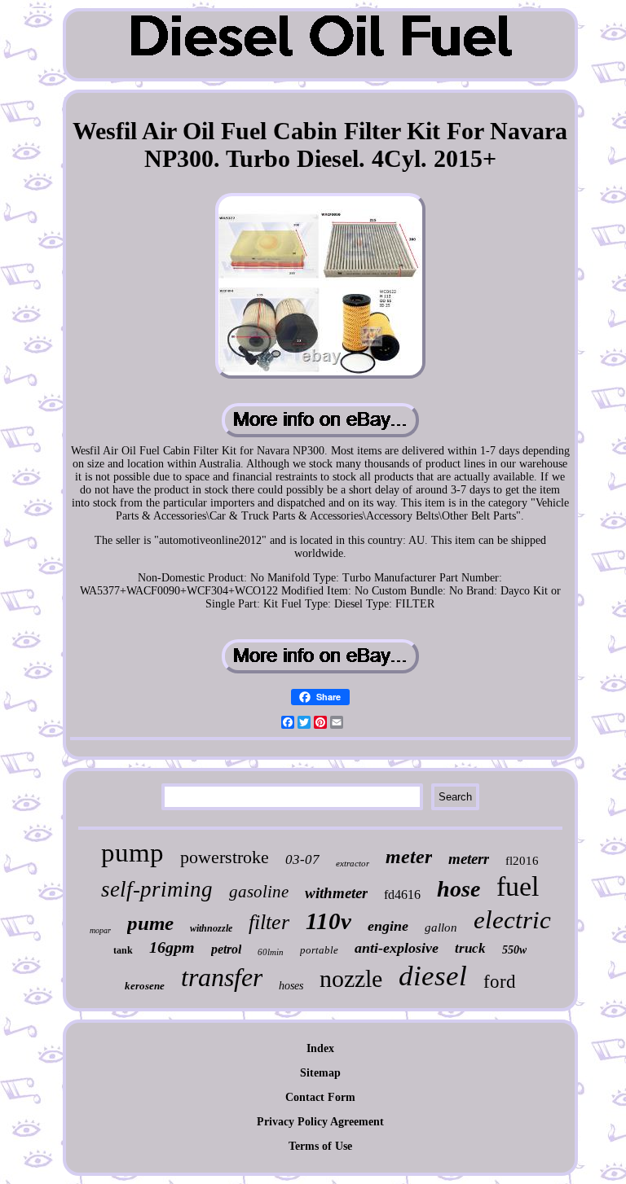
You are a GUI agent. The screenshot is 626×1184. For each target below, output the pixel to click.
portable (319, 950)
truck (470, 948)
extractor (352, 863)
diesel (433, 976)
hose (458, 888)
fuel (517, 886)
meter (409, 856)
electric (512, 920)
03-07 (302, 859)
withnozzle (211, 928)
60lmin (271, 952)
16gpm (172, 947)
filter (269, 922)
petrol (226, 949)
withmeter (336, 892)
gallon (441, 927)
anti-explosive (397, 948)
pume (150, 923)
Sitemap (320, 1073)
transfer (221, 977)
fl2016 (522, 860)
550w (514, 950)
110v (328, 921)
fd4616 (402, 894)
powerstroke (224, 857)
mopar (100, 930)
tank (123, 950)
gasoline (259, 891)
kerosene (145, 986)
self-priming (157, 889)
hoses (291, 986)
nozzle (351, 978)
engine (388, 926)
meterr (468, 858)
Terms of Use (320, 1146)
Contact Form (320, 1097)
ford (499, 981)
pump (132, 852)
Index (320, 1048)
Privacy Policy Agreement (320, 1122)
